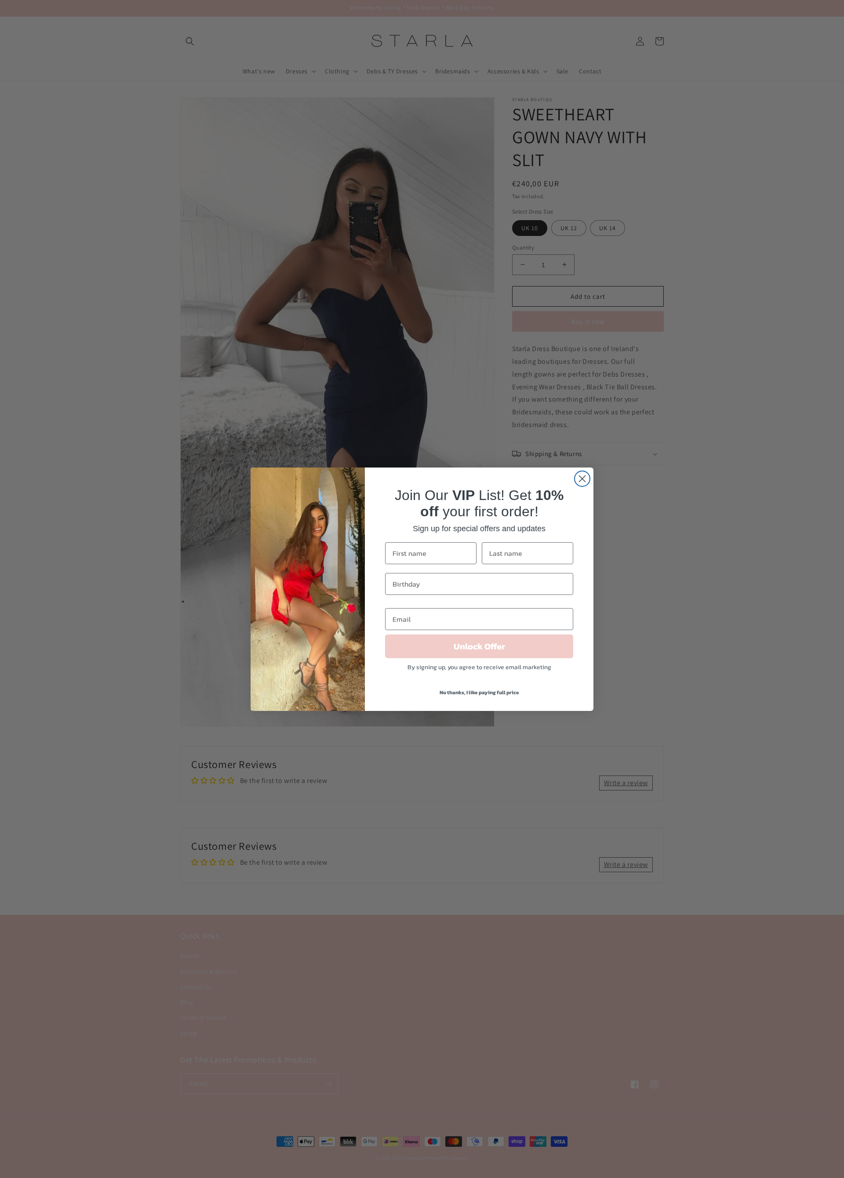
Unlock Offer (479, 646)
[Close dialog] (582, 478)
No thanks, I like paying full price (479, 692)
